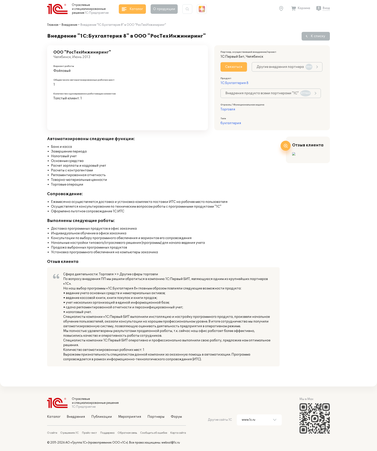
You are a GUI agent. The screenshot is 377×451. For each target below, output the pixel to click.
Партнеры (156, 417)
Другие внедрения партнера (284, 67)
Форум (176, 417)
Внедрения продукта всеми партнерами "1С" (267, 93)
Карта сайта (178, 432)
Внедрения (69, 25)
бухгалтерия (231, 123)
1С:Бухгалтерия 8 (234, 83)
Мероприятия (129, 417)
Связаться (233, 67)
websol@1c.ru (170, 442)
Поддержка (107, 432)
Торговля (228, 109)
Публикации (101, 417)
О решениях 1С (69, 432)
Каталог (53, 417)
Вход (326, 8)
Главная (52, 25)
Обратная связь (127, 432)
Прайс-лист (89, 432)
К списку (318, 36)
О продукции (164, 9)
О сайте (52, 432)
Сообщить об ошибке (153, 432)
